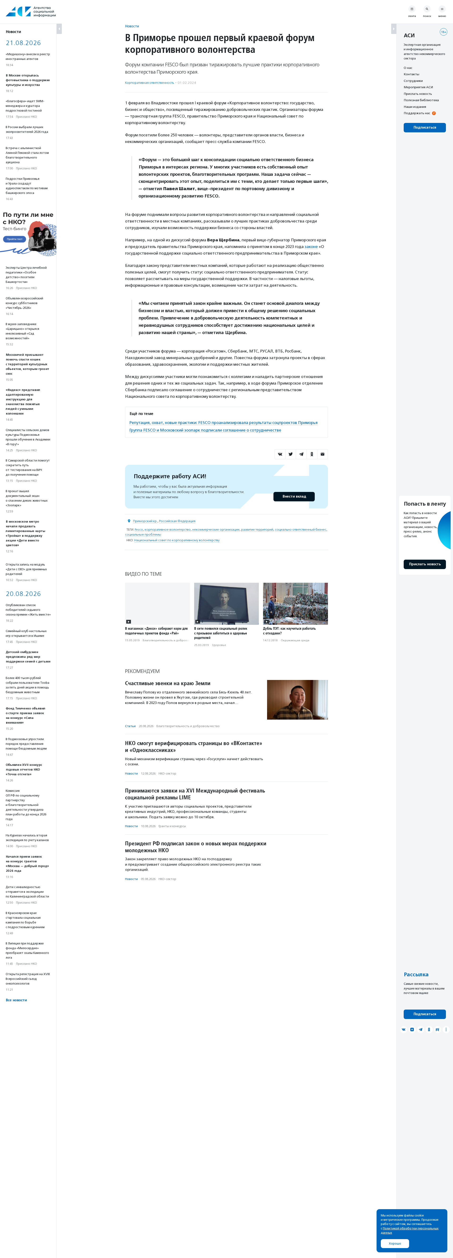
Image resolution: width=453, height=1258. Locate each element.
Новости (132, 26)
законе (311, 246)
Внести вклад (294, 496)
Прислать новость (418, 94)
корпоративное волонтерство (168, 530)
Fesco (139, 530)
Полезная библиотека (421, 100)
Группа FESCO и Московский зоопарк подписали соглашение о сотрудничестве (205, 430)
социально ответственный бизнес (300, 530)
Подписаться (424, 127)
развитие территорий (257, 530)
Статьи (130, 726)
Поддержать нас (417, 113)
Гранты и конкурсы (172, 826)
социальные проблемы (143, 535)
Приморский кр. (145, 521)
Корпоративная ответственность (149, 83)
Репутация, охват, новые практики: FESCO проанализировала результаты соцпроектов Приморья (224, 422)
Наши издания (415, 107)
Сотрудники (413, 81)
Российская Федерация (177, 521)
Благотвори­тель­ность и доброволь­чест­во (172, 640)
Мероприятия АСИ (418, 87)
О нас (408, 68)
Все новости (16, 1000)
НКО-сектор (167, 773)
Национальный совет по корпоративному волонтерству (177, 540)
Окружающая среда (295, 640)
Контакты (411, 74)
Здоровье (219, 645)
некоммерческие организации (215, 530)
